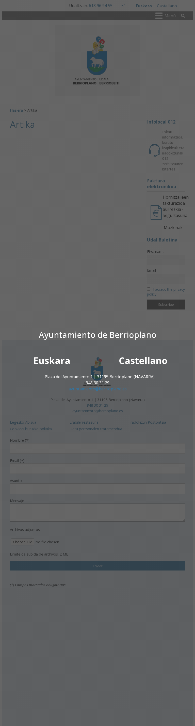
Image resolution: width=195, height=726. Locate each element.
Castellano (143, 360)
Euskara (51, 360)
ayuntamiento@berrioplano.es (98, 389)
